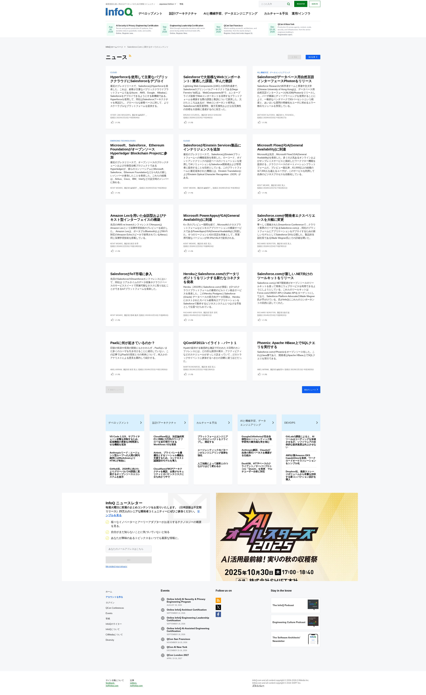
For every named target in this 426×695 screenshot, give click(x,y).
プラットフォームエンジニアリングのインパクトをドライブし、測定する (213, 439)
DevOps (289, 422)
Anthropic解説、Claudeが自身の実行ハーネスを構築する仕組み (257, 453)
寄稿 (108, 618)
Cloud (113, 72)
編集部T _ (142, 115)
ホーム (109, 591)
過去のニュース (310, 390)
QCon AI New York (177, 647)
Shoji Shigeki (214, 115)
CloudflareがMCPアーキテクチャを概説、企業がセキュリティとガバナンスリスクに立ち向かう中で (169, 472)
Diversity (110, 640)
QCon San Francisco (178, 639)
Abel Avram (116, 369)
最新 (295, 57)
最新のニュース (116, 390)
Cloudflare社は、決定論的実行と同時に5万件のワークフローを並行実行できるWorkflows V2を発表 (169, 440)
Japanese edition (166, 4)
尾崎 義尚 (134, 315)
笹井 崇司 (214, 313)
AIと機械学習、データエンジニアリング (230, 13)
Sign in (315, 4)
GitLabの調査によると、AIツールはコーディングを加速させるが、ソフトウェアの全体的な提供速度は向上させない (301, 441)
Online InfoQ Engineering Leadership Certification (188, 619)
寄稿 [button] (181, 4)
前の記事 (312, 57)
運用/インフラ (301, 13)
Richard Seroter (266, 244)
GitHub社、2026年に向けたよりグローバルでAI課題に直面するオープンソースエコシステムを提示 (125, 472)
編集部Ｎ (280, 369)
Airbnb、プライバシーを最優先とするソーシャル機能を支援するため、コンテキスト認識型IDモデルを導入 (169, 456)
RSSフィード (130, 57)
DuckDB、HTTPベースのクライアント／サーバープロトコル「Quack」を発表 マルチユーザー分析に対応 (257, 467)
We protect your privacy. (116, 566)
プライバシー (258, 686)
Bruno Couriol (191, 115)
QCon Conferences (115, 608)
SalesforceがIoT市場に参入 (131, 274)
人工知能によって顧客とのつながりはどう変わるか (213, 464)
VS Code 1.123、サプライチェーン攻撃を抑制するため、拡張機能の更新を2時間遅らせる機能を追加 (125, 440)
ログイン (110, 602)
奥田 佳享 (134, 244)
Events (109, 613)
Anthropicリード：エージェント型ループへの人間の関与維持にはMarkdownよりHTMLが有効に (125, 456)
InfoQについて (113, 629)
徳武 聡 (286, 313)
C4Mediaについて (114, 634)
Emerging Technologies (122, 141)
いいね (117, 122)
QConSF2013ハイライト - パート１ (210, 343)
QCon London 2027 (178, 655)
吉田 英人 (281, 185)
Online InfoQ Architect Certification (187, 609)
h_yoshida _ (288, 115)
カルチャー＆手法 (276, 13)
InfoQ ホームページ (114, 47)
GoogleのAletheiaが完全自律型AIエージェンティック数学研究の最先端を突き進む (257, 439)
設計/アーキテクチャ (183, 13)
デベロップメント (150, 13)
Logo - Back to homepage (119, 12)
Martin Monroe (191, 367)
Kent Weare (116, 188)
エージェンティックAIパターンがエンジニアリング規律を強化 (213, 453)
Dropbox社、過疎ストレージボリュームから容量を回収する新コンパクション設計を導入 (301, 475)
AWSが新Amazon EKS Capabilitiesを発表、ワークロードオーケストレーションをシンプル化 (301, 459)
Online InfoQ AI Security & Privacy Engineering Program (186, 600)
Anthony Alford (266, 115)
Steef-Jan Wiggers (120, 115)
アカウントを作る (114, 597)
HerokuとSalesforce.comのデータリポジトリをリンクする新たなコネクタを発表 (211, 278)
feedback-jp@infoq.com (112, 684)
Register (301, 4)
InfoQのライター (114, 624)
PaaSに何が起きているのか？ (132, 343)
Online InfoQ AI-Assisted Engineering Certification (188, 629)
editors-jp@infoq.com (136, 684)
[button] (129, 559)
